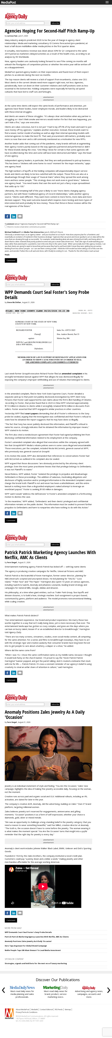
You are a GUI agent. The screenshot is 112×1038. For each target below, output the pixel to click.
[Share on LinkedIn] (13, 216)
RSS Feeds (59, 1009)
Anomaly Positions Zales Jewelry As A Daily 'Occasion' (28, 941)
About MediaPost (22, 1009)
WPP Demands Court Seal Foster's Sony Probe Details (28, 932)
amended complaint (72, 373)
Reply (7, 255)
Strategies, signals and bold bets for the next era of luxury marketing (36, 963)
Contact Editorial (46, 1009)
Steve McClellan (14, 302)
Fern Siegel (12, 562)
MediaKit (34, 1009)
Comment (11, 260)
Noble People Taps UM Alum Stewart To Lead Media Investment (33, 950)
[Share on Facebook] (7, 216)
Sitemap (68, 1009)
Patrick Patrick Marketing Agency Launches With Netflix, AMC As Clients (37, 937)
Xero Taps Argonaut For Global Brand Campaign (26, 946)
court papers (32, 413)
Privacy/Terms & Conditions (26, 1012)
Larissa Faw (12, 36)
